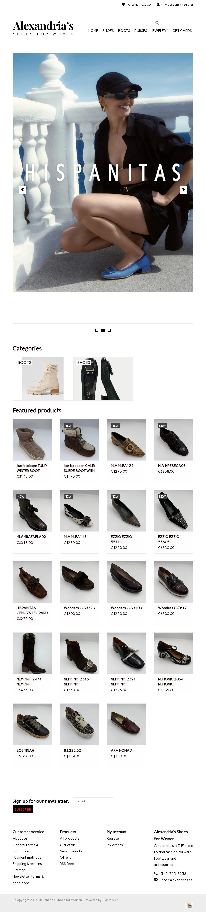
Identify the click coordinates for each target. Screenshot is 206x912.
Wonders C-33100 (126, 608)
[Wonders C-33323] (79, 582)
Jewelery (159, 31)
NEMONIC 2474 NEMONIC (29, 681)
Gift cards (182, 31)
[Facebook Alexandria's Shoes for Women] (172, 801)
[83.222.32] (79, 724)
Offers (65, 857)
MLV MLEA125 (122, 466)
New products (71, 851)
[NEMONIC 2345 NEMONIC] (79, 653)
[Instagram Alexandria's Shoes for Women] (189, 801)
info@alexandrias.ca (176, 880)
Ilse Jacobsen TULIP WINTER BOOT (32, 468)
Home (93, 31)
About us (20, 838)
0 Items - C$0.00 (139, 4)
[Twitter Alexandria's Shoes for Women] (181, 801)
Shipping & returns (27, 864)
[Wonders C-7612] (174, 582)
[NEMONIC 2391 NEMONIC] (126, 653)
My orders (115, 845)
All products (69, 838)
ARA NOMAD (121, 750)
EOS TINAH (25, 750)
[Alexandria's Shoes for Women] (43, 27)
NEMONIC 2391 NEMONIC (123, 681)
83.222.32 (72, 750)
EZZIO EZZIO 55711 (121, 539)
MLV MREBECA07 (172, 466)
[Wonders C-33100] (126, 582)
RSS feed (67, 864)
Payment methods (27, 857)
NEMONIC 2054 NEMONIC (170, 681)
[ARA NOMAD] (126, 724)
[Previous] (22, 190)
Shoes (108, 31)
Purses (140, 31)
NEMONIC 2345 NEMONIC (76, 681)
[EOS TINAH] (32, 724)
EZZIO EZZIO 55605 (168, 539)
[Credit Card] (188, 905)
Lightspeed (110, 900)
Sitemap (19, 870)
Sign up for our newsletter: (41, 801)
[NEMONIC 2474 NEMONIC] (32, 653)
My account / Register (177, 4)
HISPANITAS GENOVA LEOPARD (32, 610)
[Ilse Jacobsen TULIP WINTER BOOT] (32, 440)
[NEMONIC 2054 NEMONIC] (174, 653)
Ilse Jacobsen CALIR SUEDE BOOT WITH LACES (79, 468)
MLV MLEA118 (75, 537)
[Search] (157, 23)
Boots (124, 31)
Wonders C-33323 (79, 608)
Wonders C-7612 (172, 608)
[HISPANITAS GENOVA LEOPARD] (32, 582)
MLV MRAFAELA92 (31, 537)
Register (113, 838)
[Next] (183, 190)
